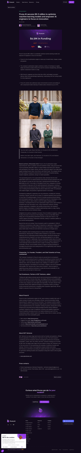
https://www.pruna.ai (33, 318)
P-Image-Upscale (29, 432)
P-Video (27, 434)
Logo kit (49, 428)
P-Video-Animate (29, 428)
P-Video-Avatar (28, 430)
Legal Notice (71, 449)
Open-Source (25, 2)
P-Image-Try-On (28, 424)
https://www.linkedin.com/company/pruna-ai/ (36, 324)
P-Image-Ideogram (29, 422)
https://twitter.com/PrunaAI (34, 322)
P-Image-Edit (28, 438)
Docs (38, 422)
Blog (38, 426)
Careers (49, 426)
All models (27, 440)
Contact (49, 424)
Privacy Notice (65, 449)
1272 (66, 2)
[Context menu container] (10, 2)
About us (49, 422)
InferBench (40, 428)
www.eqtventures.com (26, 356)
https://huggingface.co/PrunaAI (38, 320)
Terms (60, 449)
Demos (39, 424)
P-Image (27, 436)
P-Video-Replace (29, 426)
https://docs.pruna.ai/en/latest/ (39, 325)
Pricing (37, 2)
